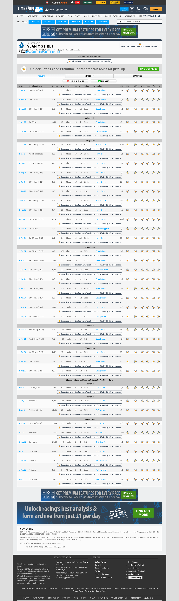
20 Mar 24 (22, 329)
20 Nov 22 (22, 442)
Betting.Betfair (133, 574)
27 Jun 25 (22, 191)
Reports (105, 81)
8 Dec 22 (22, 423)
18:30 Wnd (48, 21)
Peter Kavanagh (102, 131)
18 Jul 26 (22, 90)
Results (41, 76)
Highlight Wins (77, 81)
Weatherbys (60, 570)
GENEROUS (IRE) (54, 52)
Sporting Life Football (136, 571)
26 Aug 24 (22, 279)
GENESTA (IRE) (42, 52)
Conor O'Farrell (102, 270)
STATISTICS (130, 16)
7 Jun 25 (22, 200)
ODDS (77, 16)
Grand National (134, 568)
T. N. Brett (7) (101, 432)
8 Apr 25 (22, 219)
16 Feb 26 (22, 131)
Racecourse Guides (102, 568)
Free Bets (155, 9)
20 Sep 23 (22, 361)
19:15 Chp (89, 21)
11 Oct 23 (22, 352)
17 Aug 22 (22, 470)
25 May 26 (22, 109)
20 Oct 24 (22, 251)
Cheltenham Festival (136, 565)
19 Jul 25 (22, 182)
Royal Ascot (132, 562)
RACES (20, 16)
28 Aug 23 (22, 371)
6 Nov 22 (22, 451)
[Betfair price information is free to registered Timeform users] (127, 90)
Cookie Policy (63, 593)
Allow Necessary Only (145, 590)
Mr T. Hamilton (101, 460)
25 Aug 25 (22, 172)
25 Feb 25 (22, 238)
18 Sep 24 (22, 270)
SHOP (86, 16)
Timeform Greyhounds (103, 577)
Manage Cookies (136, 578)
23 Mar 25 (22, 228)
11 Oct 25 (22, 144)
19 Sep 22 (22, 460)
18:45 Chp (62, 21)
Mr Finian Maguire (102, 479)
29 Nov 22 (22, 432)
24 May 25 (22, 210)
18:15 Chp (35, 21)
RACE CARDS (47, 16)
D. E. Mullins (100, 387)
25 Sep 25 (22, 154)
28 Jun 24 (22, 298)
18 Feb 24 (22, 339)
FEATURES (97, 16)
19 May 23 (22, 401)
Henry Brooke (101, 154)
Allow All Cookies (124, 590)
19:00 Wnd (75, 21)
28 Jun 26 (22, 99)
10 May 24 (22, 316)
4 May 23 (22, 410)
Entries (89, 76)
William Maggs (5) (102, 228)
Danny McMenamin (103, 316)
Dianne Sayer (53, 50)
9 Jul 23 (21, 387)
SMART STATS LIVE (113, 16)
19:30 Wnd (102, 21)
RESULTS (60, 16)
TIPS (70, 16)
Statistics (137, 76)
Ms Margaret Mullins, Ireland (90, 380)
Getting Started (100, 562)
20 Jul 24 (22, 288)
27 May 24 (22, 307)
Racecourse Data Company (76, 573)
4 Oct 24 (22, 260)
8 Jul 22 (21, 479)
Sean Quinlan (101, 90)
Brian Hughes (101, 144)
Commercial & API (102, 574)
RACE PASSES (32, 16)
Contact (98, 565)
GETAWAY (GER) (30, 52)
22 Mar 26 (22, 122)
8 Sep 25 (22, 163)
